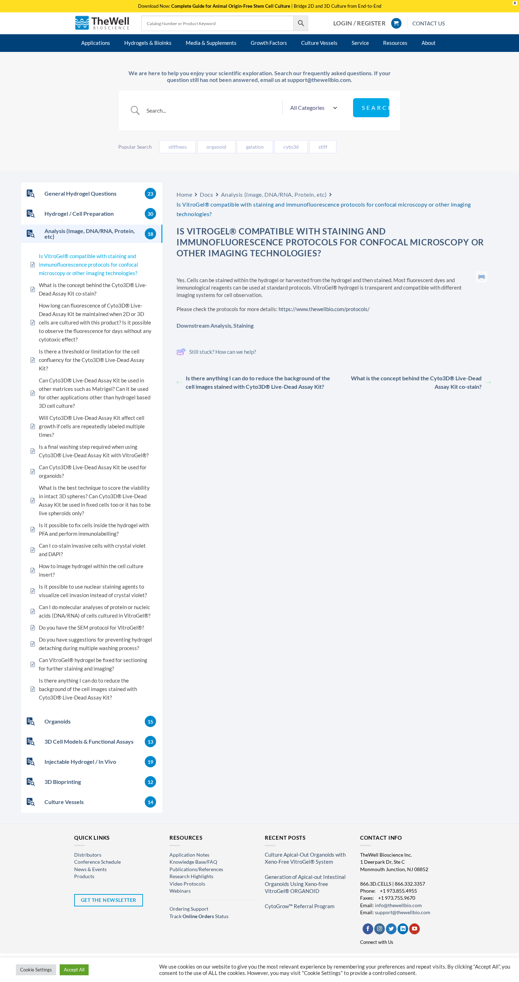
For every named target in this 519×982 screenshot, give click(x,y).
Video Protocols (187, 884)
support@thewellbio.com (402, 912)
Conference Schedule (97, 862)
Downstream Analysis (204, 325)
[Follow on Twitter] (391, 928)
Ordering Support (188, 909)
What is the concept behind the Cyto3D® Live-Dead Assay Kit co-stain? (416, 382)
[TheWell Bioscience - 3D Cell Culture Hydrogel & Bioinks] (102, 23)
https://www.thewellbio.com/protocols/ (324, 309)
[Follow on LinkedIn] (403, 928)
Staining (243, 325)
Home (184, 194)
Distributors (87, 855)
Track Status (198, 916)
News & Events (90, 869)
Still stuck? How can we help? (222, 352)
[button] (359, 23)
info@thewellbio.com (398, 905)
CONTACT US (428, 23)
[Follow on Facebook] (368, 928)
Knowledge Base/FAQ (193, 862)
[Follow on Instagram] (379, 928)
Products (84, 876)
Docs (206, 194)
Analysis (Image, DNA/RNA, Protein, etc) (274, 194)
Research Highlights (191, 876)
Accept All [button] (74, 969)
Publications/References (196, 869)
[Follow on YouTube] (414, 928)
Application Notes (189, 855)
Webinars (180, 891)
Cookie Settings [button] (36, 969)
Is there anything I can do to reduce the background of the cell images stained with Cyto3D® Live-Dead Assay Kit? (258, 382)
